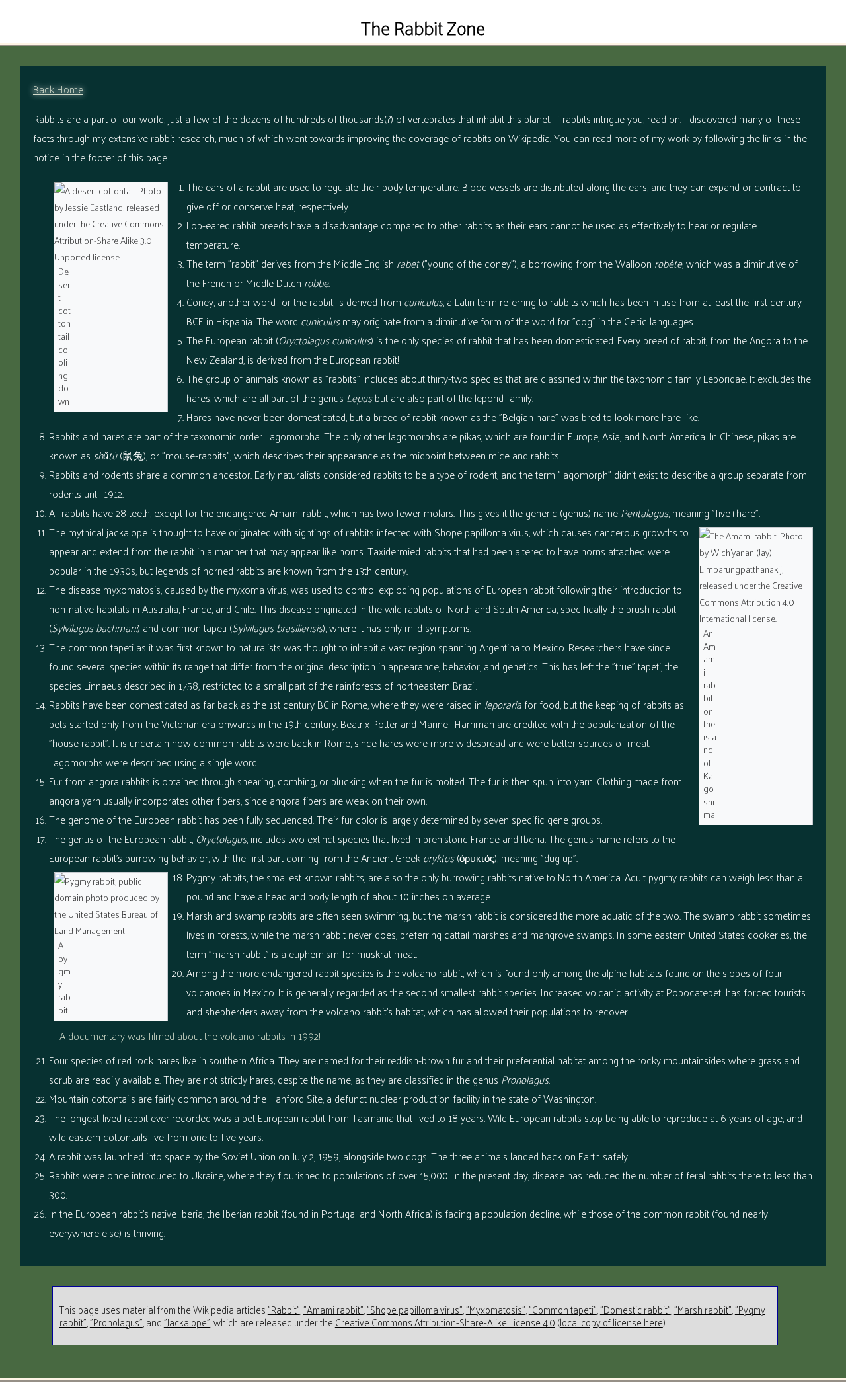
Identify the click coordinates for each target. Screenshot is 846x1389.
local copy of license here (611, 1322)
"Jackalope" (187, 1322)
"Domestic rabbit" (635, 1309)
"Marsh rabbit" (703, 1309)
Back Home (58, 89)
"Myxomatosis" (495, 1309)
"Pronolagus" (116, 1322)
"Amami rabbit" (333, 1309)
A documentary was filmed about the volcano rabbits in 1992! (189, 1035)
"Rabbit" (284, 1309)
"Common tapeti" (563, 1309)
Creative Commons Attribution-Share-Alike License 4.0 (445, 1322)
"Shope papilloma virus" (415, 1309)
